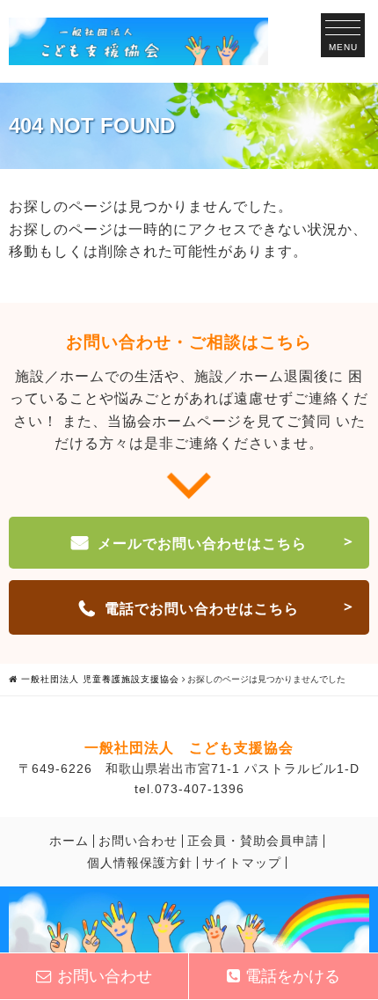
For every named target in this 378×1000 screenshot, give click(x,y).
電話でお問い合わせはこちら (202, 608)
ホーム (69, 841)
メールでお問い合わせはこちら (202, 543)
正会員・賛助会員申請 (253, 841)
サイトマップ (241, 863)
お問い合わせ (138, 841)
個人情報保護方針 (140, 863)
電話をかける (292, 976)
